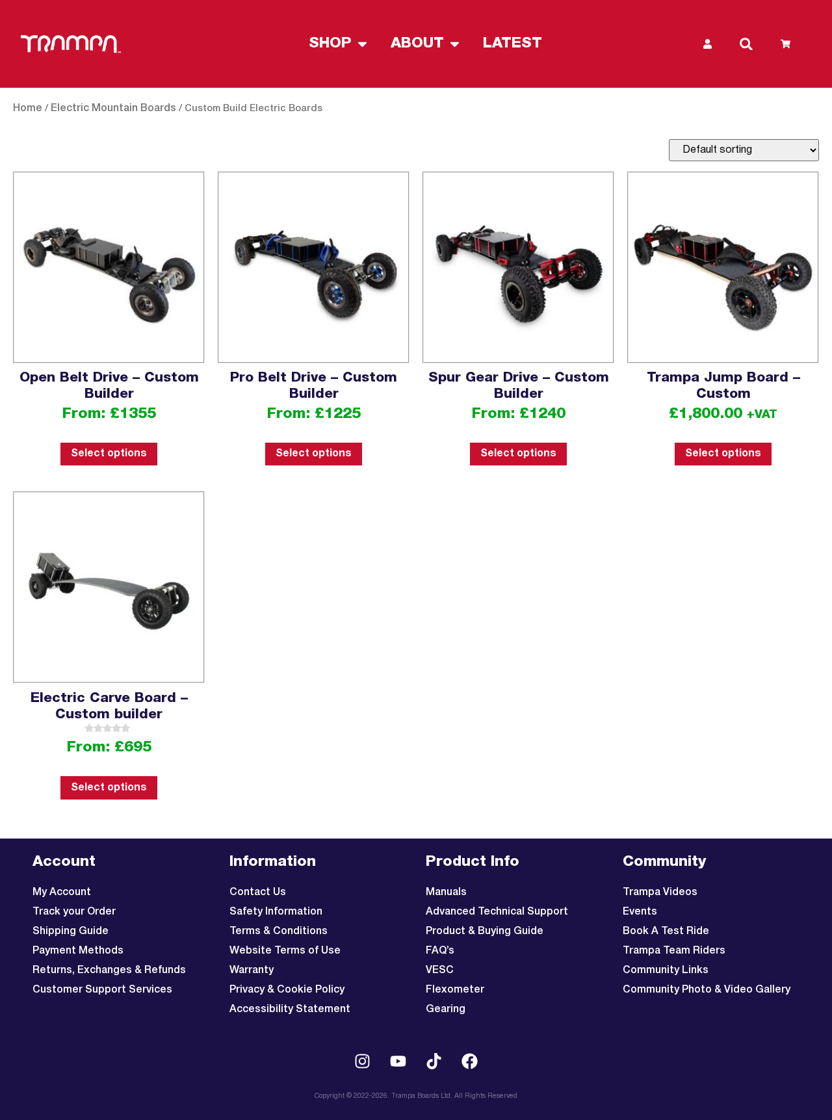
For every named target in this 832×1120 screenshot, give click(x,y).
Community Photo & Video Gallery (706, 990)
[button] (746, 44)
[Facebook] (470, 1061)
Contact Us (257, 892)
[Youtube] (398, 1061)
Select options (109, 453)
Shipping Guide (70, 931)
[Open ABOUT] (454, 44)
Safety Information (275, 912)
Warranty (251, 970)
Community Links (665, 970)
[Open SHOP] (362, 44)
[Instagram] (362, 1061)
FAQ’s (440, 951)
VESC (440, 970)
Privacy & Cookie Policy (286, 990)
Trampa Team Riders (674, 951)
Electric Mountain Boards (113, 108)
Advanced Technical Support (497, 912)
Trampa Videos (660, 892)
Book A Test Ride (666, 931)
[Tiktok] (434, 1061)
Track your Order (74, 912)
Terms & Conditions (278, 931)
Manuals (446, 892)
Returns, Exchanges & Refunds (109, 970)
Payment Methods (78, 951)
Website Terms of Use (285, 951)
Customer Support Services (102, 990)
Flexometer (455, 990)
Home (27, 108)
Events (640, 912)
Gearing (445, 1009)
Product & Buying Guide (484, 931)
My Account (61, 892)
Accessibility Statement (289, 1009)
